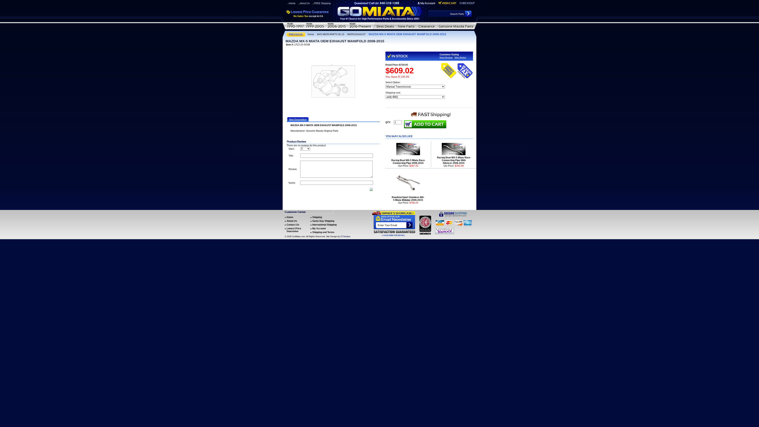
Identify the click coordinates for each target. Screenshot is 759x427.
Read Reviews (446, 57)
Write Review (460, 57)
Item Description (298, 119)
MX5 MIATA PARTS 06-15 (330, 34)
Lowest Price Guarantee (294, 230)
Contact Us (293, 224)
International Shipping (324, 224)
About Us (305, 3)
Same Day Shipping (323, 221)
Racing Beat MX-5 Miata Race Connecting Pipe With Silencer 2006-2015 (453, 160)
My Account (319, 228)
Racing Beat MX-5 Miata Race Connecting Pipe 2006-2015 (408, 161)
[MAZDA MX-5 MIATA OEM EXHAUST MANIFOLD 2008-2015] (333, 80)
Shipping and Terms (323, 232)
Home (292, 3)
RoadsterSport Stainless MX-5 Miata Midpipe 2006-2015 (408, 198)
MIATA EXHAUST (356, 34)
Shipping (317, 217)
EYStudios (345, 236)
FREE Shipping (322, 3)
